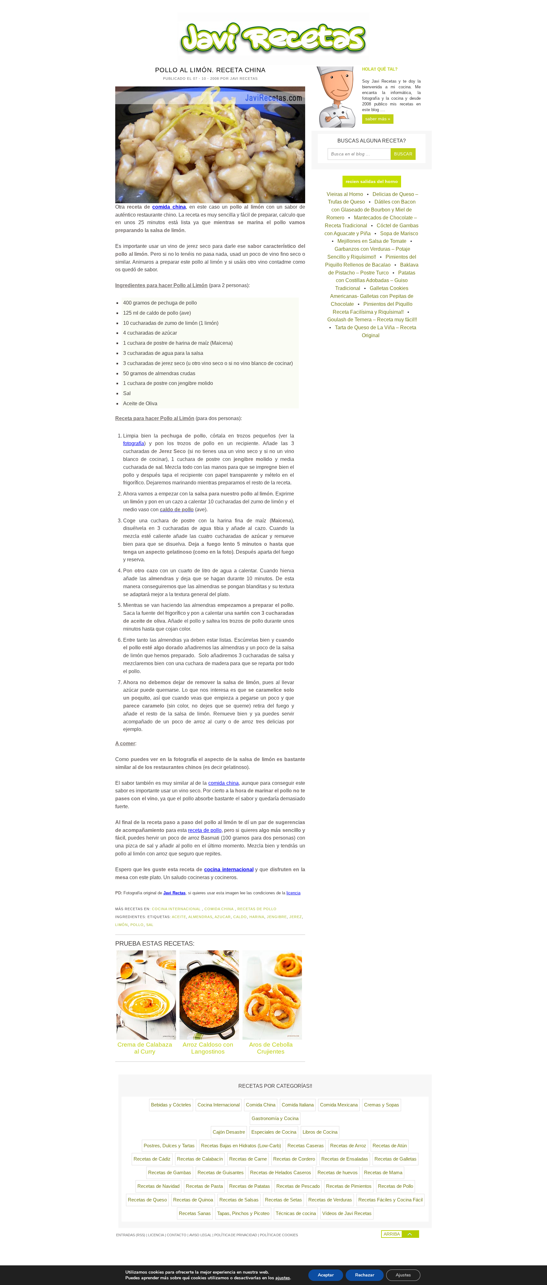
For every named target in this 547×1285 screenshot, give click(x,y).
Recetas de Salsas (239, 1199)
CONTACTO (176, 1235)
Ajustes (403, 1275)
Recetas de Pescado (298, 1186)
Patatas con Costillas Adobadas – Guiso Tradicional (375, 280)
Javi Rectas (174, 893)
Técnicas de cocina (296, 1213)
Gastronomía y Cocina (275, 1118)
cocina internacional (229, 869)
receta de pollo (205, 830)
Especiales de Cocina (273, 1132)
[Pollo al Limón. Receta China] (210, 144)
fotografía (133, 443)
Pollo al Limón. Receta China (210, 69)
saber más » (377, 118)
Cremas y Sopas (381, 1104)
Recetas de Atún (390, 1145)
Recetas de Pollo (257, 909)
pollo (137, 925)
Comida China (219, 909)
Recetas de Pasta (204, 1186)
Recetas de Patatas (249, 1186)
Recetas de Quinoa (193, 1199)
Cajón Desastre (229, 1132)
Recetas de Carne (248, 1159)
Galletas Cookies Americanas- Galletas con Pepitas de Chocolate (371, 296)
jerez (295, 917)
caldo (240, 917)
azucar (223, 917)
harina (256, 917)
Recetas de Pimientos (349, 1186)
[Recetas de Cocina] (273, 63)
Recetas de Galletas (395, 1159)
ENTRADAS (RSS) (130, 1235)
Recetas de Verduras (330, 1199)
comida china (168, 207)
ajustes (282, 1278)
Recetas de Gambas (169, 1172)
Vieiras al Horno (345, 194)
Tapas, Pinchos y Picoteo (243, 1213)
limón (121, 925)
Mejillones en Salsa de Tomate (371, 241)
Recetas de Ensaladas (344, 1159)
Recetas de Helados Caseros (280, 1172)
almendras (200, 917)
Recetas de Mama (383, 1172)
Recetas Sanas (195, 1213)
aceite (179, 917)
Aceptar (326, 1275)
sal (150, 925)
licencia (293, 893)
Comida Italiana (298, 1104)
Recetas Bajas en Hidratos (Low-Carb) (241, 1145)
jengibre (277, 917)
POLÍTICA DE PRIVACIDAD (235, 1235)
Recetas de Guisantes (221, 1172)
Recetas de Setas (283, 1199)
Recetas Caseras (305, 1145)
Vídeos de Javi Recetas (347, 1213)
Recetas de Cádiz (152, 1159)
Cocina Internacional (176, 909)
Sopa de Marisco (399, 233)
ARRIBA (392, 1234)
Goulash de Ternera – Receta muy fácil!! (372, 319)
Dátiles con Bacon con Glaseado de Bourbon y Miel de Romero (371, 209)
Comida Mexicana (339, 1104)
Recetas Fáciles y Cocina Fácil (390, 1199)
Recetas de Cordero (294, 1159)
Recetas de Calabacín (200, 1159)
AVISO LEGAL (200, 1235)
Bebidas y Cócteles (171, 1104)
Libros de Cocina (320, 1132)
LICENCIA (156, 1235)
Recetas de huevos (338, 1172)
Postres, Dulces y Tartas (169, 1145)
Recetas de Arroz (348, 1145)
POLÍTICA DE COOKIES (279, 1235)
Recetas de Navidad (158, 1186)
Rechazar (364, 1275)
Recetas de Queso (147, 1199)
